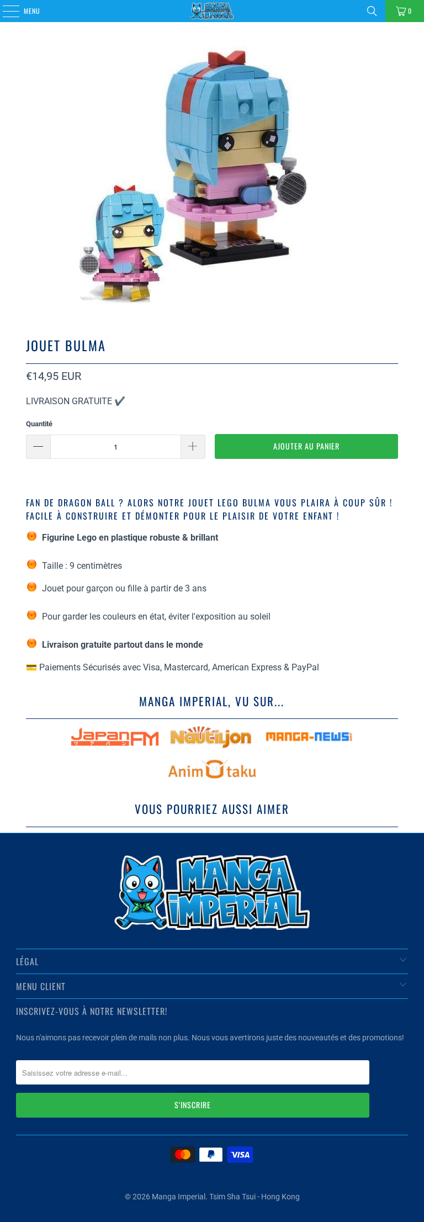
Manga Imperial (178, 1196)
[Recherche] (372, 11)
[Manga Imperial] (212, 11)
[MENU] (5, 11)
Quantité (39, 424)
